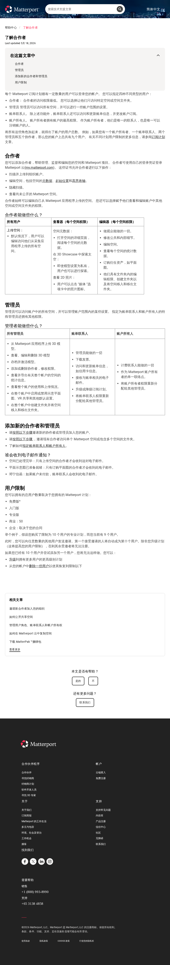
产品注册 (101, 821)
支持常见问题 (103, 810)
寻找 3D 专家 (29, 795)
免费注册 (101, 778)
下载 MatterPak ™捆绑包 (25, 641)
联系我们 (84, 702)
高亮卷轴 (78, 181)
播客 (24, 844)
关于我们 (27, 810)
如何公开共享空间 (21, 616)
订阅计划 (158, 137)
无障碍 (99, 838)
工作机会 (27, 838)
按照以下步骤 (22, 432)
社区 (98, 832)
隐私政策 (44, 941)
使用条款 (26, 941)
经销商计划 (28, 783)
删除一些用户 (39, 566)
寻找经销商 (28, 778)
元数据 (47, 181)
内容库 (99, 815)
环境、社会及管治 (31, 832)
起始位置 (62, 181)
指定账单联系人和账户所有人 (44, 446)
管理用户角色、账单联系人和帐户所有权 (35, 625)
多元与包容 (28, 826)
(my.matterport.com (38, 168)
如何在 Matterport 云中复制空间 (30, 633)
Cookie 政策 (64, 941)
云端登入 (101, 772)
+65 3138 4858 (32, 903)
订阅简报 (27, 815)
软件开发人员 (29, 789)
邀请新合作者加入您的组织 (27, 608)
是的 (78, 681)
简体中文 (156, 9)
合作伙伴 (27, 772)
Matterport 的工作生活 (34, 821)
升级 (12, 559)
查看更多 (14, 649)
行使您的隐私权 (86, 941)
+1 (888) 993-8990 (35, 892)
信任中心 (101, 826)
